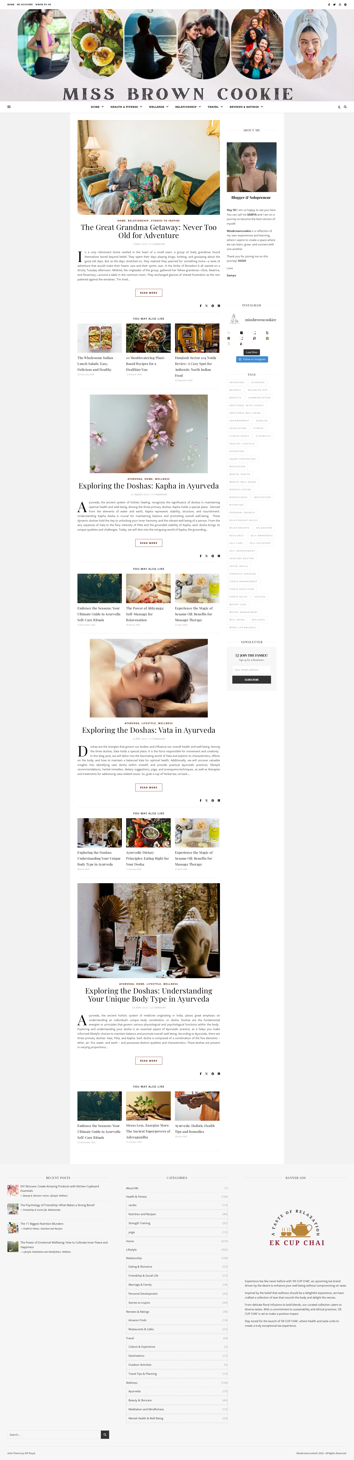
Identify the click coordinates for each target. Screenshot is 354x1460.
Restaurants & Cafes (141, 1329)
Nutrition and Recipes (52, 1228)
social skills (238, 566)
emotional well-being (245, 412)
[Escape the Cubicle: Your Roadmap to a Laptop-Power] (267, 332)
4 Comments (158, 1007)
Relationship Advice (243, 520)
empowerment (239, 420)
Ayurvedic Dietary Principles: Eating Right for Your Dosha (147, 858)
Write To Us (43, 4)
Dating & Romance (140, 1266)
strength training (242, 573)
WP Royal (30, 1453)
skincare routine (241, 558)
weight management (243, 612)
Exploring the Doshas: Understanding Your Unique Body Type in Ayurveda (99, 858)
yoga (132, 1232)
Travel (213, 107)
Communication (259, 397)
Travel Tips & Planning (143, 1373)
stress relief (238, 596)
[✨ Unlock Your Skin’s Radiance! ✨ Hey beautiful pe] (267, 338)
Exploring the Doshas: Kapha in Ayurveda (149, 485)
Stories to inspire (165, 220)
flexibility (263, 436)
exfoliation (238, 428)
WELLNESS (258, 619)
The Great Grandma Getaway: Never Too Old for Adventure (149, 231)
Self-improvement (242, 550)
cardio (132, 1205)
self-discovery (260, 543)
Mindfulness (238, 497)
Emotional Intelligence (246, 405)
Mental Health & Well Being (146, 1418)
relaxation (264, 527)
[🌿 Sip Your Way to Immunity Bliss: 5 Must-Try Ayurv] (241, 332)
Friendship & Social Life (35, 1209)
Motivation (262, 497)
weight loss (238, 604)
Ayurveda (135, 479)
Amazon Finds (137, 1320)
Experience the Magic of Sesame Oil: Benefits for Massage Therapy (194, 614)
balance (235, 389)
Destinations (136, 1355)
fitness (258, 428)
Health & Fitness (31, 1228)
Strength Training (139, 1223)
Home (10, 4)
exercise (262, 420)
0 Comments (157, 244)
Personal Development (143, 1293)
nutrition (236, 504)
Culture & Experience (142, 1346)
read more (148, 292)
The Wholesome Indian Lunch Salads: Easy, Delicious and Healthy (95, 364)
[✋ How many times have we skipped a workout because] (228, 338)
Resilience (236, 535)
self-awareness (262, 535)
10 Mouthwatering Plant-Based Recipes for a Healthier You (146, 364)
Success (260, 596)
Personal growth (242, 512)
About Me (132, 1188)
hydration (236, 451)
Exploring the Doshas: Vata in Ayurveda (149, 730)
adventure (236, 382)
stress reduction (241, 589)
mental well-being (242, 482)
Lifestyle (149, 723)
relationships (239, 527)
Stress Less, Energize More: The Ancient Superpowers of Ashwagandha (148, 1131)
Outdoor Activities (140, 1364)
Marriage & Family (140, 1284)
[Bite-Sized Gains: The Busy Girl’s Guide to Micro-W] (254, 338)
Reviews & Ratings (244, 107)
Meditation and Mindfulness (46, 1251)
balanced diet (258, 389)
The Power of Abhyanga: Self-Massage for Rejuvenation (145, 614)
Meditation (237, 466)
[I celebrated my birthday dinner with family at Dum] (241, 338)
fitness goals (239, 436)
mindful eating (240, 489)
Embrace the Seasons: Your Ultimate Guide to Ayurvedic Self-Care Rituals (99, 614)
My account (25, 4)
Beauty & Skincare (32, 1195)
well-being (237, 619)
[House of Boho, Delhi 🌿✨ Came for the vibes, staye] (254, 332)
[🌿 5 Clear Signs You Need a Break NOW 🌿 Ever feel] (241, 343)
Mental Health (239, 474)
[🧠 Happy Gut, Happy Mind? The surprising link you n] (228, 343)
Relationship (186, 107)
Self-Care (236, 543)
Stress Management (243, 581)
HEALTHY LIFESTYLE (242, 443)
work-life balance (242, 627)
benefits (235, 397)
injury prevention (242, 459)
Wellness (156, 107)
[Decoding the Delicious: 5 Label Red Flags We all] (228, 332)
